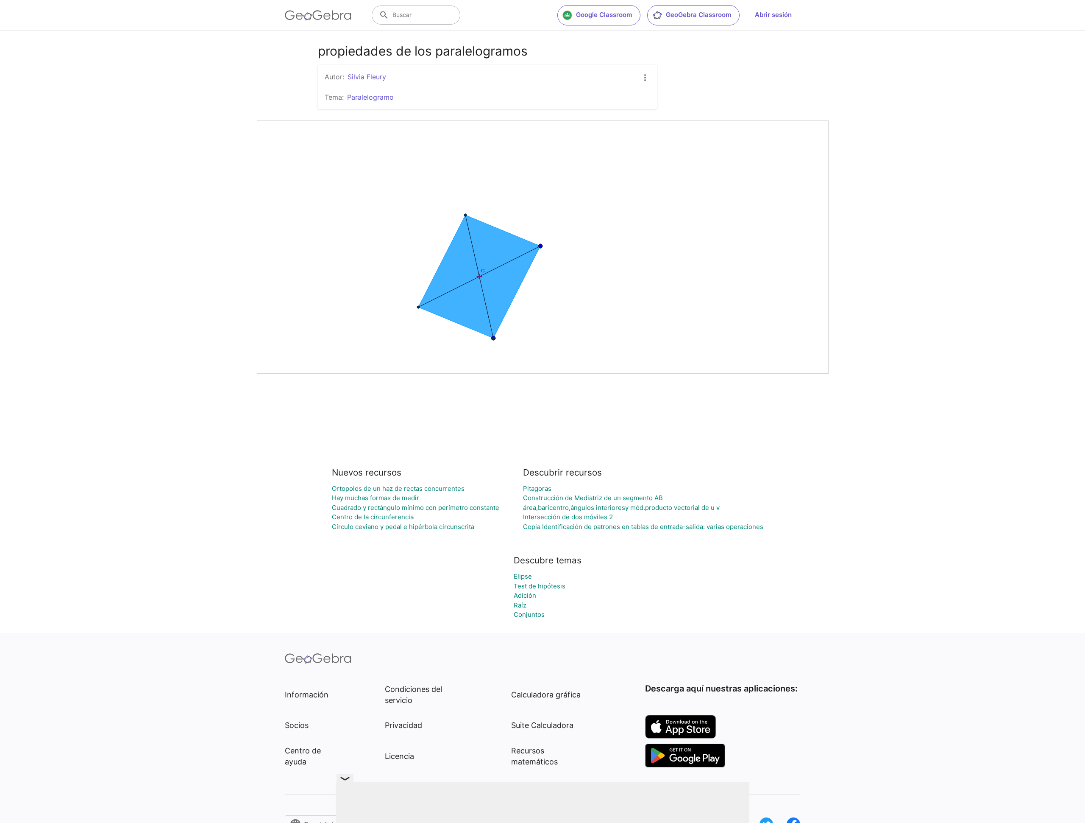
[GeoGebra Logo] (318, 15)
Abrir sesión (773, 15)
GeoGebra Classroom (698, 15)
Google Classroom (604, 15)
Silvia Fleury (367, 77)
